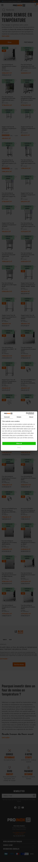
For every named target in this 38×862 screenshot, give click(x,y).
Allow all (19, 443)
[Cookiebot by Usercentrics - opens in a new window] (28, 413)
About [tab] (31, 417)
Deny (19, 447)
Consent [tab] (7, 417)
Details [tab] (19, 417)
